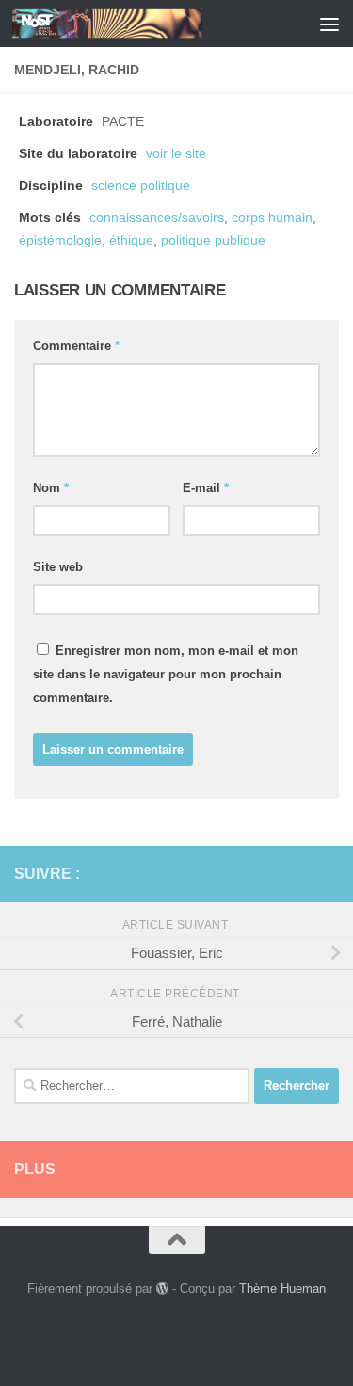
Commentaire (76, 346)
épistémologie (60, 240)
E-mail (206, 488)
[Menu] (329, 23)
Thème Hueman (282, 1289)
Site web (58, 567)
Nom (51, 488)
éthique (131, 240)
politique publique (213, 240)
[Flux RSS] (297, 873)
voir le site (176, 154)
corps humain (272, 218)
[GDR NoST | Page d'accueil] (139, 24)
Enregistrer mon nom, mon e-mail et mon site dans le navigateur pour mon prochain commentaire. (165, 674)
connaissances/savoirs (156, 218)
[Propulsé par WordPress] (162, 1288)
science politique (140, 186)
